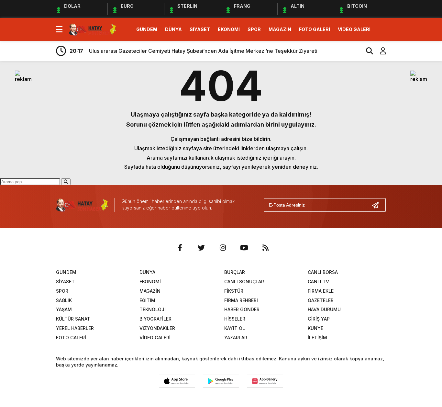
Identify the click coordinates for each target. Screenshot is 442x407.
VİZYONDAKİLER (157, 328)
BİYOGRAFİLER (155, 319)
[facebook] (180, 247)
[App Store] (177, 381)
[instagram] (222, 247)
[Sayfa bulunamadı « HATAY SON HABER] (92, 29)
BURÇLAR (234, 272)
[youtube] (244, 247)
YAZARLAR (235, 337)
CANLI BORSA (323, 272)
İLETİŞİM (317, 337)
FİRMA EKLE (321, 291)
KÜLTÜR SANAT (73, 319)
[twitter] (201, 247)
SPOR (254, 29)
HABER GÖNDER (242, 309)
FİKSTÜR (233, 291)
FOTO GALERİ (314, 29)
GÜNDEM (146, 29)
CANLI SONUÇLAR (244, 281)
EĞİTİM (147, 300)
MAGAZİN (280, 29)
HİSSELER (234, 319)
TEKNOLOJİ (152, 309)
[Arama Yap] (366, 51)
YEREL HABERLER (75, 328)
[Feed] (265, 247)
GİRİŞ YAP (319, 319)
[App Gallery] (265, 381)
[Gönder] (378, 205)
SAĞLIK (64, 300)
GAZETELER (321, 300)
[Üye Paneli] (379, 51)
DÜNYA (173, 29)
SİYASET (200, 29)
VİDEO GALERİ (354, 29)
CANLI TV (318, 281)
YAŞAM (64, 309)
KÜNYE (315, 328)
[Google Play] (221, 381)
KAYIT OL (234, 328)
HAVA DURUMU (324, 309)
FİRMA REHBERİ (241, 300)
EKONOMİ (229, 29)
